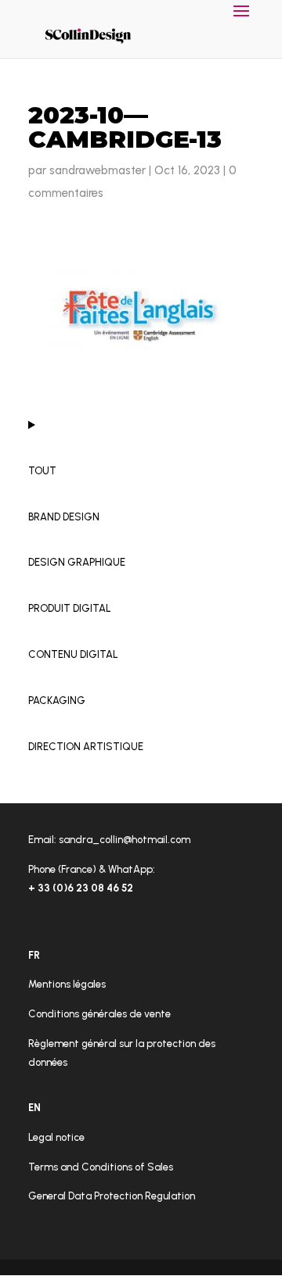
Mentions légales (67, 984)
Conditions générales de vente (99, 1014)
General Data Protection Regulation (111, 1196)
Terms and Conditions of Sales (100, 1167)
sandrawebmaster (97, 170)
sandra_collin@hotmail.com (124, 839)
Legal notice (56, 1137)
